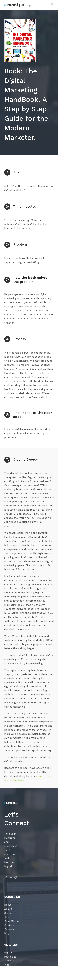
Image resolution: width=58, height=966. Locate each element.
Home (7, 904)
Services (9, 912)
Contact (9, 925)
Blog (6, 933)
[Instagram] (15, 877)
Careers (9, 929)
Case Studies (12, 921)
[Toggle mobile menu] (52, 4)
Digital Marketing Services (10, 956)
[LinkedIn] (11, 882)
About (8, 908)
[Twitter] (11, 877)
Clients (8, 916)
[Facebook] (6, 877)
